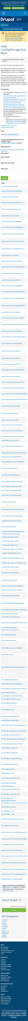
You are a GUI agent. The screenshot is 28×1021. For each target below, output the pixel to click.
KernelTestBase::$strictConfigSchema (11, 683)
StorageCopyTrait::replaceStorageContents (13, 862)
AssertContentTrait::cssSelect (9, 468)
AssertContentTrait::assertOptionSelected (13, 388)
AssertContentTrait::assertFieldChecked (12, 241)
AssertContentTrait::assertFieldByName (12, 227)
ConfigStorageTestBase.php (13, 29)
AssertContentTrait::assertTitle (10, 440)
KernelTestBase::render (7, 773)
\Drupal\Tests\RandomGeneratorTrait (14, 101)
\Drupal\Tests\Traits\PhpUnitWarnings (14, 108)
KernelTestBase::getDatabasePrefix (11, 735)
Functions (5, 925)
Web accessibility (5, 996)
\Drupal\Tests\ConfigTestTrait (11, 102)
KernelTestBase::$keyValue (8, 635)
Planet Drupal (4, 947)
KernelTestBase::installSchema (9, 764)
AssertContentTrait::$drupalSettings (11, 191)
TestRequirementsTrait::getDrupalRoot (12, 879)
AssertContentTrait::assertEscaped (11, 209)
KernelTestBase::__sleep (8, 814)
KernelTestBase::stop (7, 798)
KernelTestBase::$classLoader (9, 613)
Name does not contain (8, 163)
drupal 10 (4, 25)
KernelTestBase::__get (7, 811)
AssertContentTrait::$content (9, 186)
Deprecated (5, 933)
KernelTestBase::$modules (8, 640)
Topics (4, 921)
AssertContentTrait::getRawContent (11, 486)
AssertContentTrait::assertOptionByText (12, 382)
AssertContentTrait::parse (8, 502)
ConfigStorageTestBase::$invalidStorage (12, 531)
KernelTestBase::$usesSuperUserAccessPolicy (14, 688)
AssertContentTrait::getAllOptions (11, 475)
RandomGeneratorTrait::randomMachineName (14, 839)
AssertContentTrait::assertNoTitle (10, 364)
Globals (4, 928)
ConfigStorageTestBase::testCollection (12, 549)
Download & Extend (7, 983)
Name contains (5, 157)
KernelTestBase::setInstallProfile (10, 778)
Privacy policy (4, 1003)
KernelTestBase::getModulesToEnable (12, 744)
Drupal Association (6, 998)
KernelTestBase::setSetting (8, 783)
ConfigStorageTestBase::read (9, 545)
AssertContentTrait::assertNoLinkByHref (12, 318)
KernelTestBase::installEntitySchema (11, 758)
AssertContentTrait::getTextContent (11, 495)
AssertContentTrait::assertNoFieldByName (13, 291)
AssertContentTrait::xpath (8, 526)
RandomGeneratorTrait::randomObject (12, 844)
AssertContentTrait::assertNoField (11, 280)
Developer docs (5, 979)
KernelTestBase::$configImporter (10, 617)
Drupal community (8, 891)
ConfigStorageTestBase (15, 121)
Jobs (2, 954)
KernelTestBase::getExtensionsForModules (13, 739)
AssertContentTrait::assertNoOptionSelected (14, 337)
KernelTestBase (22, 92)
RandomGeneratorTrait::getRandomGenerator (14, 832)
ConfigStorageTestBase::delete (10, 537)
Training (3, 961)
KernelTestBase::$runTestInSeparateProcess (13, 667)
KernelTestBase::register (8, 769)
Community (4, 957)
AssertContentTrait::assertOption (10, 376)
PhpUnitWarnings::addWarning (10, 825)
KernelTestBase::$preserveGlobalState (12, 648)
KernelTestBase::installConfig (9, 752)
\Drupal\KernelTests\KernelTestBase (16, 123)
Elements (4, 937)
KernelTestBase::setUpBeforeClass (11, 789)
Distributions (4, 991)
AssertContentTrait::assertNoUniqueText (12, 370)
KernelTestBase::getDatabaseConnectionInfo (13, 731)
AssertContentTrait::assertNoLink (10, 312)
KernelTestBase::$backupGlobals (10, 595)
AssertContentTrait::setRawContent (11, 521)
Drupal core (4, 986)
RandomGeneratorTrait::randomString (12, 850)
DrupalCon (4, 968)
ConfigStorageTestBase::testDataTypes (12, 558)
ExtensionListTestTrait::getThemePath (12, 590)
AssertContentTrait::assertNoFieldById (12, 285)
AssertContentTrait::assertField (10, 215)
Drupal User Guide (6, 977)
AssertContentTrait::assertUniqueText (12, 446)
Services (4, 935)
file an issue (10, 887)
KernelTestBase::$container (9, 627)
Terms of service (5, 1002)
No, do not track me (18, 8)
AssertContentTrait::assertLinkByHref (11, 261)
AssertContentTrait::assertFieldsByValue (12, 248)
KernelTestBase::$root (7, 654)
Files (3, 930)
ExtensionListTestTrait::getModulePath (12, 586)
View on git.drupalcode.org (10, 134)
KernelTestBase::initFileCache (9, 748)
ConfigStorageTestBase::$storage (10, 534)
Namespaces (5, 932)
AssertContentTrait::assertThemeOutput (12, 436)
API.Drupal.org (5, 980)
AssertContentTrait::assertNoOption (11, 331)
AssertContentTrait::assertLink (10, 255)
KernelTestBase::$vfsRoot (8, 692)
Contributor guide (6, 964)
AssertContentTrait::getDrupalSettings (12, 481)
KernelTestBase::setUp (7, 786)
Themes (3, 989)
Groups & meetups (6, 966)
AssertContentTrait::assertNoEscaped (12, 273)
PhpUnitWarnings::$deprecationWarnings (12, 819)
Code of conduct (5, 969)
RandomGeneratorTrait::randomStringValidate (14, 856)
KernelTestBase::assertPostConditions (12, 696)
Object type (4, 168)
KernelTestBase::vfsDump (8, 807)
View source (4, 151)
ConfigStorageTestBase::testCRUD (11, 553)
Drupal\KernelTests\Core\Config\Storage (12, 149)
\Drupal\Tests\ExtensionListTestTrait (13, 104)
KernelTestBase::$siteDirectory (9, 679)
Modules (3, 988)
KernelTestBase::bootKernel (9, 703)
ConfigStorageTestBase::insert (9, 541)
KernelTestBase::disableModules (10, 716)
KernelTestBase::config (7, 709)
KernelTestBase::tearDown (8, 800)
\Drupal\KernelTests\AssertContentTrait (14, 99)
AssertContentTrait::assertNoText (10, 358)
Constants (5, 926)
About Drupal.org (5, 1000)
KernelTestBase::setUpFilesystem (10, 794)
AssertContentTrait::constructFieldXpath (12, 461)
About (3, 994)
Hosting (3, 963)
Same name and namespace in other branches (13, 60)
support (19, 887)
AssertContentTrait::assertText (10, 420)
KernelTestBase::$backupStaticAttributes (12, 603)
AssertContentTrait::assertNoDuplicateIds (13, 267)
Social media (4, 949)
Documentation (5, 973)
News (2, 945)
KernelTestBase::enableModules (10, 720)
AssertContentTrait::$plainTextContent (12, 202)
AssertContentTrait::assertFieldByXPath (12, 234)
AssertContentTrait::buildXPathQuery (11, 457)
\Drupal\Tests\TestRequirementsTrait (13, 106)
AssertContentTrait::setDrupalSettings (12, 516)
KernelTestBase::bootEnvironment (10, 699)
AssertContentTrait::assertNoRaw (10, 351)
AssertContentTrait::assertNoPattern (11, 343)
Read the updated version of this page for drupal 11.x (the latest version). (14, 38)
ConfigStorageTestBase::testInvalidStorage (13, 563)
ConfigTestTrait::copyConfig (9, 580)
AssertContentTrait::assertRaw (10, 413)
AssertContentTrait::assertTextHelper (11, 425)
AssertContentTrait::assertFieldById (11, 221)
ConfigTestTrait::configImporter (10, 572)
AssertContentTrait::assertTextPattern (12, 430)
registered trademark (14, 1015)
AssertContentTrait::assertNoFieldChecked (13, 305)
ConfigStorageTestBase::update (10, 567)
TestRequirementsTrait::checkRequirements (13, 874)
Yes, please (7, 8)
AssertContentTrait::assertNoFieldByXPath (13, 298)
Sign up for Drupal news (7, 950)
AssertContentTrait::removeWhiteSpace (12, 509)
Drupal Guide (4, 975)
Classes (4, 923)
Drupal (4, 1015)
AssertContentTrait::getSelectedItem (11, 490)
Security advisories (6, 952)
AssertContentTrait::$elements (9, 197)
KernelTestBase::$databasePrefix (10, 630)
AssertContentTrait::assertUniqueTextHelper (13, 453)
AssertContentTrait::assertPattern (10, 406)
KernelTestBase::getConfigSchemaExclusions (14, 725)
